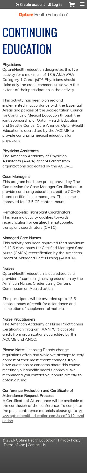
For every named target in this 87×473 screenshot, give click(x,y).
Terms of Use (14, 445)
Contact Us (37, 445)
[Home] (43, 13)
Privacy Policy (69, 440)
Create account (32, 4)
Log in (57, 4)
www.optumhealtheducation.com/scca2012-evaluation (43, 415)
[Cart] (72, 7)
